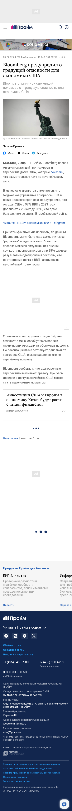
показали (57, 172)
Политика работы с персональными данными (27, 768)
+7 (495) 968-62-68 (52, 663)
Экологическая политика (16, 781)
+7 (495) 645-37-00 (16, 662)
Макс (11, 153)
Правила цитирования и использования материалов (31, 764)
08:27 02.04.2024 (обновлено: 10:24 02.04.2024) (30, 57)
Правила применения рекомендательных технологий (31, 772)
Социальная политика (15, 777)
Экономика (36, 44)
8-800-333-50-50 (15, 673)
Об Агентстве (12, 645)
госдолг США (30, 438)
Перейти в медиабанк (55, 138)
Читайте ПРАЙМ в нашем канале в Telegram (34, 223)
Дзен (25, 153)
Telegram (42, 153)
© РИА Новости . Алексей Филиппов (22, 138)
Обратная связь (13, 649)
